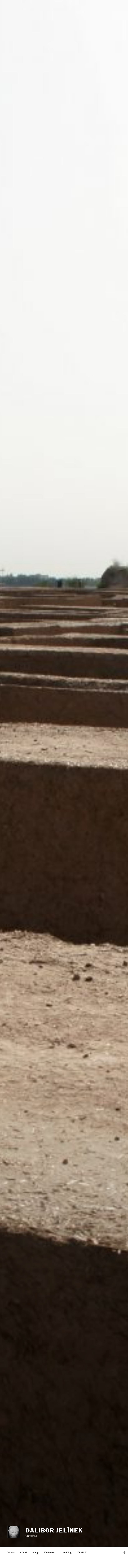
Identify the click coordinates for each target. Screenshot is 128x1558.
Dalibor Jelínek (54, 1530)
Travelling (66, 1552)
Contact (82, 1552)
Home (10, 1552)
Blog (35, 1552)
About (23, 1552)
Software (49, 1552)
